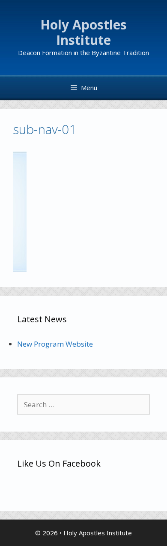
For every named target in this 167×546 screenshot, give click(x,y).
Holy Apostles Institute (83, 32)
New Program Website (55, 344)
